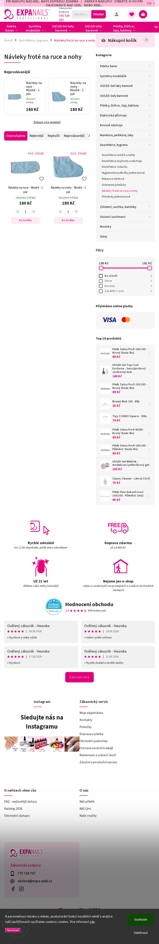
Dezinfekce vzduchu (114, 167)
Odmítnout (141, 933)
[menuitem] (13, 28)
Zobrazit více (79, 677)
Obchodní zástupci (17, 815)
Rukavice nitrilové (113, 179)
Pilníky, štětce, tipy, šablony (119, 105)
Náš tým (85, 808)
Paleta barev (108, 66)
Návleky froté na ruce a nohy (120, 191)
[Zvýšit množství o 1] (33, 212)
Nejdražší (54, 136)
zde (92, 922)
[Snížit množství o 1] (17, 212)
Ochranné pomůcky (114, 185)
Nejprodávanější (74, 136)
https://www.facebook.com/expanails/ (13, 889)
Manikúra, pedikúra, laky (116, 135)
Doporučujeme (15, 136)
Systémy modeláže (113, 76)
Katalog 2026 (13, 808)
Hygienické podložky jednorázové (123, 173)
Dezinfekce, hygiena (114, 145)
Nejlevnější (36, 136)
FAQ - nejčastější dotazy (20, 801)
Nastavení (13, 930)
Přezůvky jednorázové (116, 197)
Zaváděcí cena (128, 291)
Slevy (103, 236)
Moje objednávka (91, 713)
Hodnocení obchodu (89, 604)
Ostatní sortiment (113, 217)
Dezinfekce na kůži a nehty (118, 155)
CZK (149, 3)
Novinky (105, 226)
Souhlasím (140, 919)
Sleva (128, 281)
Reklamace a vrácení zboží (98, 755)
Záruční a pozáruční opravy (98, 762)
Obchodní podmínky (94, 741)
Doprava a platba (91, 734)
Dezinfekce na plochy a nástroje (122, 161)
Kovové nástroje (111, 125)
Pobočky (86, 727)
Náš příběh (87, 801)
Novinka (128, 286)
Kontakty (86, 720)
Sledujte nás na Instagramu (41, 722)
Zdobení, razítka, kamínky (118, 207)
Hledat (98, 14)
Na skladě (128, 276)
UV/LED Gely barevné (114, 95)
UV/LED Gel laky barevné (116, 86)
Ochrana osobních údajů (96, 748)
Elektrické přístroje (113, 115)
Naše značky (88, 815)
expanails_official (21, 889)
